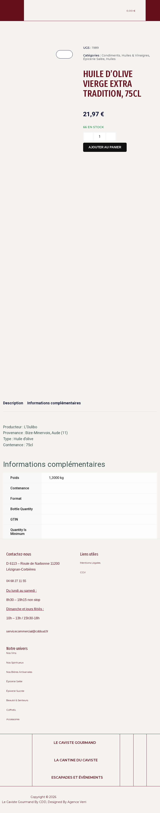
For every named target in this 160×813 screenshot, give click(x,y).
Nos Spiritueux (15, 662)
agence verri (77, 802)
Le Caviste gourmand (75, 743)
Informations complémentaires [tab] (54, 403)
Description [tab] (13, 403)
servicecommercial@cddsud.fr (27, 631)
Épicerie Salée (94, 59)
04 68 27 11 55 (16, 581)
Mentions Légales (90, 562)
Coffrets (11, 709)
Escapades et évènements (77, 777)
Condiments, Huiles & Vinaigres (125, 55)
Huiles (111, 59)
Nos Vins (11, 652)
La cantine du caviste (76, 760)
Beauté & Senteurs (17, 700)
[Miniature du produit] (64, 54)
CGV (83, 572)
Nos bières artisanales (19, 671)
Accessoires (12, 719)
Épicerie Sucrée (15, 690)
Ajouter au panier (105, 147)
